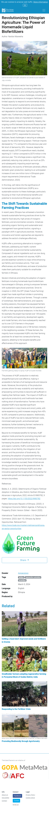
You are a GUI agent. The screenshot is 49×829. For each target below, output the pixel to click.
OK (25, 5)
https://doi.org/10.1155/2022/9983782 (24, 498)
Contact (4, 801)
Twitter (16, 801)
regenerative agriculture (33, 577)
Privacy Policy (30, 795)
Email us (16, 804)
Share (23, 560)
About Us (5, 795)
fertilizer (21, 577)
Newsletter (5, 798)
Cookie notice (30, 798)
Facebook (17, 796)
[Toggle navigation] (44, 10)
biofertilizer (22, 580)
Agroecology (23, 573)
